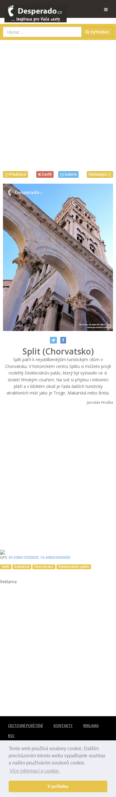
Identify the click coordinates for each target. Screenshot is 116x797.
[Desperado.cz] (35, 9)
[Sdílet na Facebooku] (63, 340)
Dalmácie (21, 566)
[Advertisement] (58, 104)
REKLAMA (91, 725)
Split (5, 566)
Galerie (70, 174)
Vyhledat (99, 32)
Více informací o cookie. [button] (35, 770)
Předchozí (17, 174)
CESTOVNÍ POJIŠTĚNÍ (25, 725)
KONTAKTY (63, 725)
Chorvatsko (43, 566)
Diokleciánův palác (73, 566)
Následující (98, 174)
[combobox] (42, 32)
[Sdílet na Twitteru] (53, 340)
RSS (11, 735)
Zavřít (46, 174)
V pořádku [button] (58, 786)
